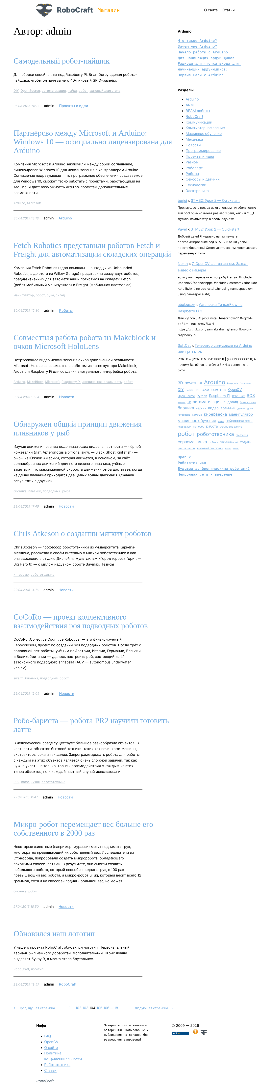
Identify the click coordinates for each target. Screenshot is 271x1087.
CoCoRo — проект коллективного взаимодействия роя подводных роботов (80, 621)
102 (78, 1008)
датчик (241, 408)
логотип (37, 969)
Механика (194, 139)
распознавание (231, 426)
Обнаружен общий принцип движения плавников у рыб (77, 428)
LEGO (223, 390)
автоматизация (54, 91)
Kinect (214, 389)
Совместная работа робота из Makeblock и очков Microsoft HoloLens (84, 342)
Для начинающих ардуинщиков (206, 58)
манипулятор (23, 295)
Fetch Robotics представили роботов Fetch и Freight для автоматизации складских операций (92, 250)
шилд (228, 448)
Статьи (50, 1070)
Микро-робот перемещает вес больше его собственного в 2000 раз (83, 828)
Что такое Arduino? (197, 41)
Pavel (182, 229)
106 (106, 1008)
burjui (182, 200)
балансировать (248, 402)
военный (228, 408)
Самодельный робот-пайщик (61, 61)
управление (229, 442)
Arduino (19, 203)
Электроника (197, 191)
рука (50, 295)
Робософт (194, 168)
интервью (21, 574)
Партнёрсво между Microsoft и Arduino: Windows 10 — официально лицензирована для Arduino (92, 142)
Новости (66, 397)
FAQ (47, 1036)
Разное (192, 162)
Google (189, 390)
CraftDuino (245, 383)
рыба (66, 491)
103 (85, 1008)
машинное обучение (197, 420)
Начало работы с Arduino (203, 52)
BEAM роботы (198, 111)
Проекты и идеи (73, 106)
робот (83, 91)
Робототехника (192, 463)
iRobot (205, 389)
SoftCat (184, 345)
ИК (189, 402)
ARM (190, 105)
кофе (25, 782)
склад (60, 295)
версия (201, 408)
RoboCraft (75, 10)
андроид (231, 402)
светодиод (242, 435)
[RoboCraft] (204, 1034)
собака (213, 442)
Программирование (203, 151)
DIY (16, 91)
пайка (72, 91)
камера (197, 414)
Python (202, 396)
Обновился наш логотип (54, 933)
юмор (236, 448)
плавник (34, 491)
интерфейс (184, 414)
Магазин (109, 10)
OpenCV (235, 389)
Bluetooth (232, 383)
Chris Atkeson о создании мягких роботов (82, 533)
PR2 (16, 782)
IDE (197, 390)
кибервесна (215, 414)
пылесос (198, 426)
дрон (250, 408)
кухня (35, 782)
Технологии (196, 185)
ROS (251, 395)
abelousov (186, 304)
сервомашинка (192, 441)
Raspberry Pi (71, 382)
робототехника (42, 574)
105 (99, 1008)
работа (212, 426)
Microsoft (34, 203)
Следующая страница (153, 1008)
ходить (245, 442)
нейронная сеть (239, 421)
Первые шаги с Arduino (201, 75)
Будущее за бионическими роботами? (214, 468)
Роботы (66, 310)
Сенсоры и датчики (203, 179)
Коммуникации (199, 122)
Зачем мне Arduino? (197, 46)
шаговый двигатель (104, 91)
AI (200, 383)
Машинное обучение (204, 133)
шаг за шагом (186, 448)
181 (117, 1008)
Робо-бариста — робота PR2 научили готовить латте (91, 725)
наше (221, 421)
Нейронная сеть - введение (205, 474)
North (183, 264)
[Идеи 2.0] (195, 1034)
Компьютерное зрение (205, 128)
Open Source (30, 91)
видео (213, 408)
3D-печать (187, 382)
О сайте (51, 1047)
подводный (52, 491)
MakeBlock (35, 382)
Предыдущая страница (34, 1008)
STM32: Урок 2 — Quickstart (215, 200)
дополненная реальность (102, 382)
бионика (20, 491)
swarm (18, 678)
